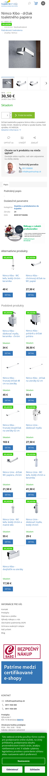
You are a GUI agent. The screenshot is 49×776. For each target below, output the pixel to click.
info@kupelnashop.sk (31, 171)
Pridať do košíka (25, 115)
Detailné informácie (10, 130)
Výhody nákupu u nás (10, 619)
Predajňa (5, 612)
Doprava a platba (8, 616)
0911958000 (27, 168)
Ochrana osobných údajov (12, 626)
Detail (8, 295)
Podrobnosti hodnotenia (11, 30)
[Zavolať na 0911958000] (18, 4)
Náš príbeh (6, 629)
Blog (3, 633)
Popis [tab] (6, 184)
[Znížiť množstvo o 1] (10, 116)
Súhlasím (35, 769)
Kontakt (4, 609)
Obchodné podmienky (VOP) (13, 622)
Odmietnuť (12, 769)
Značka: (10, 32)
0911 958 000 (11, 705)
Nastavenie (24, 761)
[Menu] (43, 3)
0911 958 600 (11, 708)
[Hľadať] (29, 3)
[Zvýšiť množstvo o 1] (10, 113)
